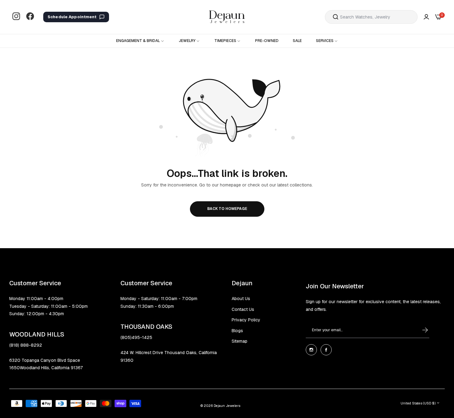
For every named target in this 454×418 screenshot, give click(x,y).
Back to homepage (227, 208)
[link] (140, 41)
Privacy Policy (246, 320)
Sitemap (239, 341)
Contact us (243, 309)
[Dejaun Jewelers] (227, 17)
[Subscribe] (419, 330)
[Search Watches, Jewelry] (335, 17)
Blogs (237, 330)
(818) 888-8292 (25, 345)
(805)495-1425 (136, 337)
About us (241, 298)
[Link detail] (16, 17)
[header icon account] (426, 17)
